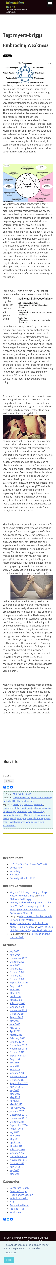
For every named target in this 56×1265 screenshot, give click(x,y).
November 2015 (18, 1160)
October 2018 (17, 1052)
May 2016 (15, 1139)
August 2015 (16, 1166)
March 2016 (16, 1146)
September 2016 (19, 1125)
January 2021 (17, 975)
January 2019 (17, 1041)
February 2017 (17, 1107)
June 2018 (15, 1066)
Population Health (19, 1205)
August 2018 (16, 1059)
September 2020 (19, 982)
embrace (28, 804)
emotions (39, 804)
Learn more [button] (10, 1252)
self (30, 814)
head (23, 807)
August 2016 (16, 1128)
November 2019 (18, 1010)
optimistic (22, 811)
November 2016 (18, 1118)
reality (24, 814)
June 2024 (15, 954)
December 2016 (18, 1114)
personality (38, 811)
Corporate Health (21, 797)
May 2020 (15, 993)
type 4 (47, 818)
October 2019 (17, 1013)
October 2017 (17, 1080)
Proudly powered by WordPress (20, 1237)
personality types (11, 814)
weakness (15, 821)
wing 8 (41, 821)
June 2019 (15, 1024)
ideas (44, 807)
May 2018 (15, 1069)
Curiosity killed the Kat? (22, 878)
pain (30, 811)
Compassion (16, 867)
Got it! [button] (9, 1260)
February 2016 (17, 1149)
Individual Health (11, 801)
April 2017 (15, 1100)
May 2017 (15, 1097)
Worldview (15, 1212)
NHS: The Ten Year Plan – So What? (28, 864)
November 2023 (18, 958)
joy (49, 807)
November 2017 (18, 1076)
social (13, 818)
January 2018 (17, 1073)
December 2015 (18, 1156)
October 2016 (17, 1121)
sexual (6, 818)
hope (37, 807)
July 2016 (14, 1132)
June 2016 (15, 1135)
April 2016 (15, 1142)
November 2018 (18, 1048)
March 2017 (16, 1104)
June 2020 (15, 989)
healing (30, 807)
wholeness (31, 821)
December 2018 (18, 1045)
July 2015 (14, 1170)
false (17, 807)
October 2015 (17, 1163)
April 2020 (15, 996)
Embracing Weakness (25, 45)
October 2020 (17, 979)
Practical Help (27, 801)
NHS (12, 1201)
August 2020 (16, 986)
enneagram (8, 807)
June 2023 (15, 965)
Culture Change (18, 1191)
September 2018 (19, 1055)
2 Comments (9, 825)
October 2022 (17, 972)
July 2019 (14, 1020)
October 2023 (17, 961)
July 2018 (14, 1062)
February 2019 (17, 1038)
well (23, 821)
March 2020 (16, 1000)
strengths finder (35, 818)
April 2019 (15, 1031)
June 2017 (15, 1093)
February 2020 (17, 1003)
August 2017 (16, 1086)
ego (21, 804)
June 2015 (15, 1173)
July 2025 (14, 951)
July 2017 (14, 1090)
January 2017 (17, 1111)
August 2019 (16, 1017)
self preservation (41, 814)
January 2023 (17, 968)
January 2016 (17, 1153)
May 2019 (15, 1027)
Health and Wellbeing (41, 797)
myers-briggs (9, 811)
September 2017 (19, 1083)
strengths (21, 818)
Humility (14, 874)
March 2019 (16, 1034)
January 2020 (17, 1006)
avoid (16, 804)
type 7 (6, 821)
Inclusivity (15, 871)
